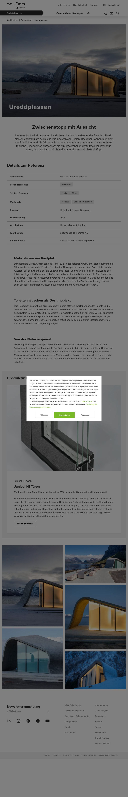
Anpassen (85, 415)
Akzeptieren (64, 415)
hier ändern (87, 401)
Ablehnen (44, 415)
